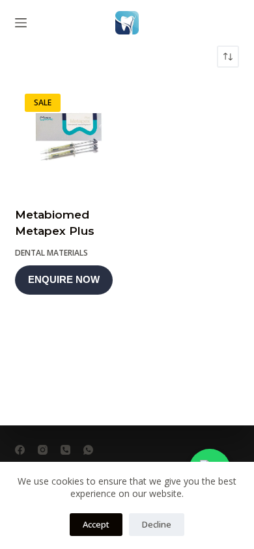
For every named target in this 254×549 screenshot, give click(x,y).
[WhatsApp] (88, 450)
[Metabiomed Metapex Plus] (68, 137)
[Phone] (65, 450)
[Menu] (21, 23)
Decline (156, 524)
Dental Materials (51, 252)
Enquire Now (64, 279)
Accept (96, 524)
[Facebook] (20, 450)
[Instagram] (43, 450)
